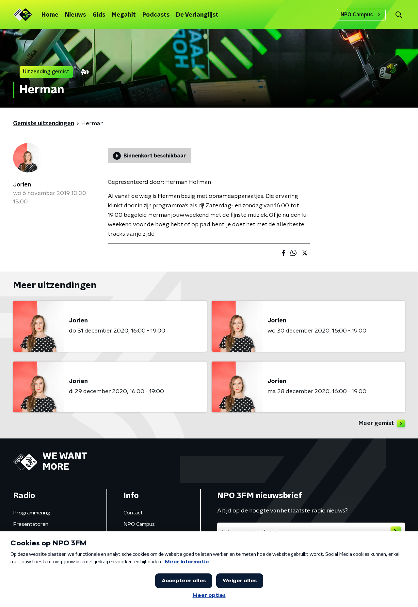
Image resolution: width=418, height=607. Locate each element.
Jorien (22, 185)
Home (49, 15)
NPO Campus (357, 14)
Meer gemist (376, 423)
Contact (133, 512)
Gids (98, 15)
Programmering (31, 512)
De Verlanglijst (197, 15)
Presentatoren (30, 524)
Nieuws (75, 15)
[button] (398, 15)
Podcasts (155, 15)
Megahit (124, 15)
